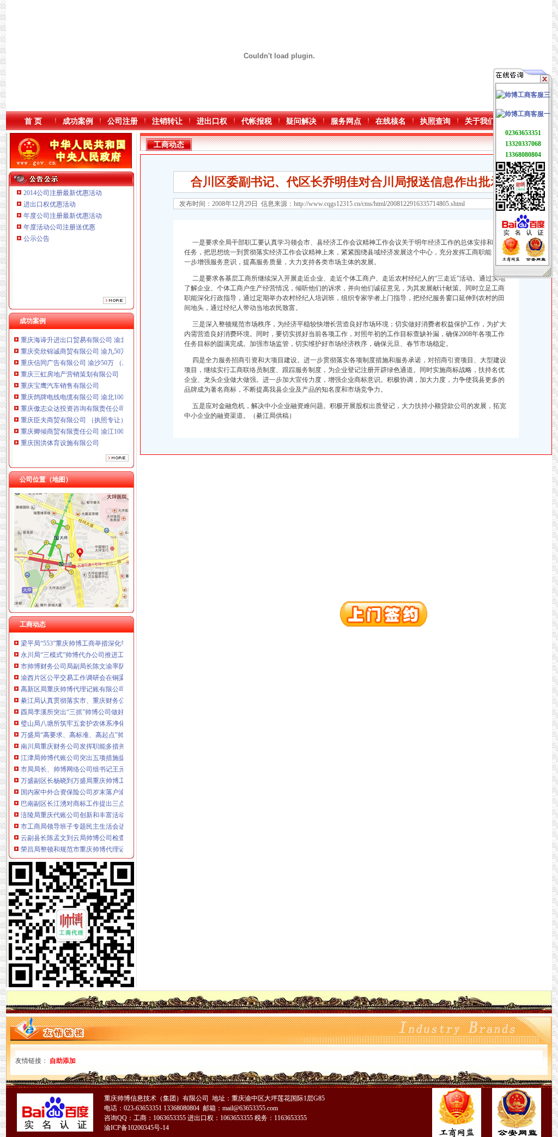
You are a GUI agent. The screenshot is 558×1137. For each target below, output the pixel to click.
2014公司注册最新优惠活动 (62, 193)
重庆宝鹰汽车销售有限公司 (60, 369)
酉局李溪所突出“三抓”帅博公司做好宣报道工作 (89, 695)
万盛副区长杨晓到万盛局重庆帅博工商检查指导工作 (96, 764)
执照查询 (435, 121)
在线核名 (390, 121)
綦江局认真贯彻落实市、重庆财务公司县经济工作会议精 (102, 684)
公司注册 (122, 121)
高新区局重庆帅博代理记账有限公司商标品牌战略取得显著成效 (112, 672)
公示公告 (36, 238)
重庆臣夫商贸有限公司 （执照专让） (74, 403)
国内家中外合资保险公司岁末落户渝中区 (79, 775)
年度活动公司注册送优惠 (59, 227)
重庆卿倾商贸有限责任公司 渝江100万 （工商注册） (96, 414)
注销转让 (167, 121)
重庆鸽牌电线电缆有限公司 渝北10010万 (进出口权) (95, 380)
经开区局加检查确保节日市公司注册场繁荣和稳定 (93, 844)
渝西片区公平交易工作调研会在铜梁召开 (79, 661)
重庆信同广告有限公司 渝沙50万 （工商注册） (88, 346)
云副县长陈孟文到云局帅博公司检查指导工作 (86, 821)
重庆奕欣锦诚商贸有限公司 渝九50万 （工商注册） (94, 334)
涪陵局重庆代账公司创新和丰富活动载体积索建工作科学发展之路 (115, 798)
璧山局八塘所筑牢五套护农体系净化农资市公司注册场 (99, 706)
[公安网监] (535, 259)
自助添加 (63, 1061)
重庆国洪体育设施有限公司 (60, 426)
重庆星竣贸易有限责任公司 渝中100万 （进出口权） (96, 437)
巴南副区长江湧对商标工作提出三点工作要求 (86, 787)
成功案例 (78, 121)
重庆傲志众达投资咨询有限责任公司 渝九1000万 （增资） (104, 392)
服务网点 (346, 121)
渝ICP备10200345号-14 (136, 1128)
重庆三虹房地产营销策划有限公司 (70, 357)
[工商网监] (511, 259)
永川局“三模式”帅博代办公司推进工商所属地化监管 (95, 638)
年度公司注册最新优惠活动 (62, 216)
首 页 (33, 121)
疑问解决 (301, 121)
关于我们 (480, 121)
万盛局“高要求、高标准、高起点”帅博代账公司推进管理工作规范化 (118, 718)
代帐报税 (256, 121)
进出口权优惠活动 (49, 204)
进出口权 (212, 121)
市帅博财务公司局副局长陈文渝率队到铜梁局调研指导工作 (106, 649)
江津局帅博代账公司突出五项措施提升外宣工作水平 (96, 741)
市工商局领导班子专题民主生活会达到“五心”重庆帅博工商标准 (112, 809)
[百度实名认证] (523, 235)
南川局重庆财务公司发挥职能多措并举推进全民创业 (96, 729)
